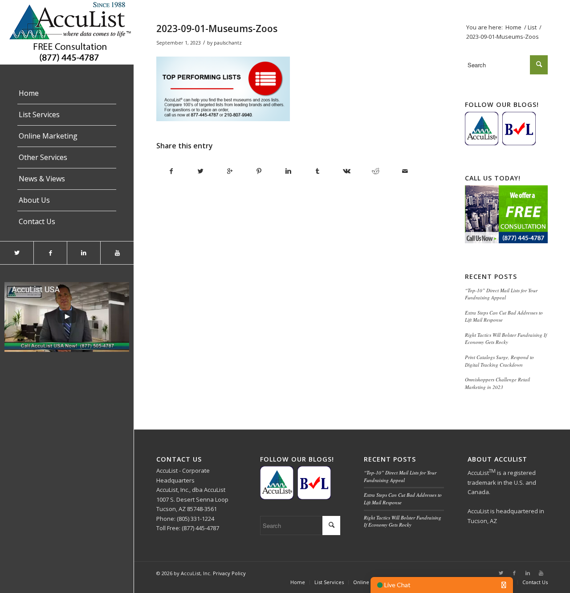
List (532, 27)
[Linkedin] (83, 252)
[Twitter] (16, 252)
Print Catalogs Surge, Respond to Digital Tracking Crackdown (499, 361)
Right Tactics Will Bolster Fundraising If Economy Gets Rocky (506, 338)
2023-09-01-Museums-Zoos (216, 28)
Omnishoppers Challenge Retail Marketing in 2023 (497, 383)
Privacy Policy (229, 573)
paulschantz (228, 43)
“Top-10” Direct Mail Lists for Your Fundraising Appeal (501, 294)
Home (513, 27)
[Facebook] (50, 252)
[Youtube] (117, 252)
